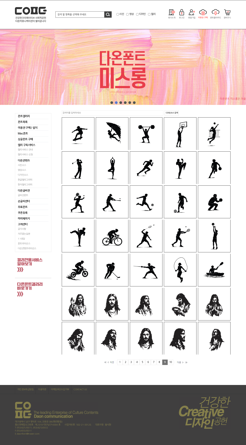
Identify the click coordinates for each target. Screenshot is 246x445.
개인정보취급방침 (25, 389)
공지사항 (22, 229)
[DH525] (146, 236)
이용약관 (42, 389)
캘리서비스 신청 (25, 154)
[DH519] (112, 201)
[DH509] (112, 133)
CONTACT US (80, 389)
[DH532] (214, 270)
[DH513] (78, 167)
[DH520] (146, 201)
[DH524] (112, 236)
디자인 (142, 14)
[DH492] (112, 338)
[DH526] (180, 236)
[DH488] (146, 304)
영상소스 (22, 170)
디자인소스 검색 (172, 113)
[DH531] (180, 270)
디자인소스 (23, 175)
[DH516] (180, 167)
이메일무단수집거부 (60, 389)
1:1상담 (21, 239)
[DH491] (78, 338)
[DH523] (78, 236)
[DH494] (180, 338)
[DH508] (78, 133)
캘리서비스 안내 (25, 150)
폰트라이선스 (24, 243)
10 (170, 362)
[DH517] (214, 167)
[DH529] (112, 270)
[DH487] (112, 304)
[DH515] (146, 167)
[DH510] (146, 133)
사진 (121, 14)
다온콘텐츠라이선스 (27, 248)
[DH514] (112, 167)
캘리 (153, 14)
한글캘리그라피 (25, 180)
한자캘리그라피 (25, 184)
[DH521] (180, 201)
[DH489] (180, 304)
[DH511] (180, 133)
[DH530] (146, 270)
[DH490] (214, 304)
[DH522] (214, 201)
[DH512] (214, 133)
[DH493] (146, 338)
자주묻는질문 (24, 234)
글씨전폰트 (23, 195)
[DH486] (78, 304)
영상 (131, 14)
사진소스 (22, 165)
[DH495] (214, 338)
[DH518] (78, 201)
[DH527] (214, 236)
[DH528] (78, 270)
